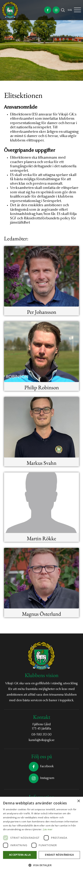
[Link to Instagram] (56, 10)
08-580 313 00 (41, 734)
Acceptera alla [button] (20, 854)
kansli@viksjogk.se (41, 740)
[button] (41, 865)
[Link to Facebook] (47, 10)
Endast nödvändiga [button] (59, 854)
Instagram (47, 778)
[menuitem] (70, 10)
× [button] (78, 801)
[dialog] (41, 834)
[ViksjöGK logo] (10, 10)
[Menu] (77, 10)
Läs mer (47, 829)
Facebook (47, 766)
